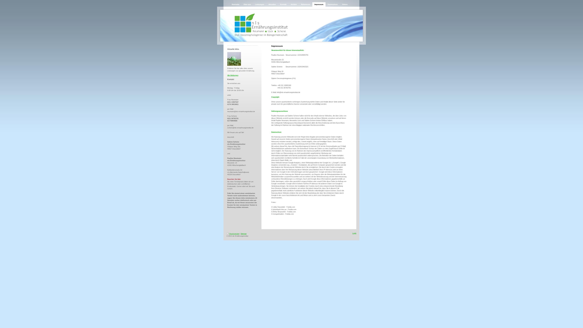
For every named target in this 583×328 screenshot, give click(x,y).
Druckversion (234, 234)
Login (354, 233)
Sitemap (244, 234)
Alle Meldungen (232, 75)
